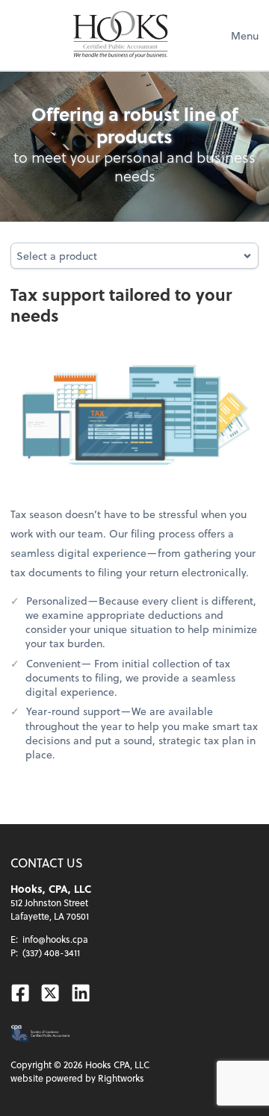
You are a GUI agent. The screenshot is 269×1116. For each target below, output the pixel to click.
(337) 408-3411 (51, 952)
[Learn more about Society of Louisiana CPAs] (40, 1034)
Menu (245, 35)
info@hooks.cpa (55, 939)
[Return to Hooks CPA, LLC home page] (120, 35)
